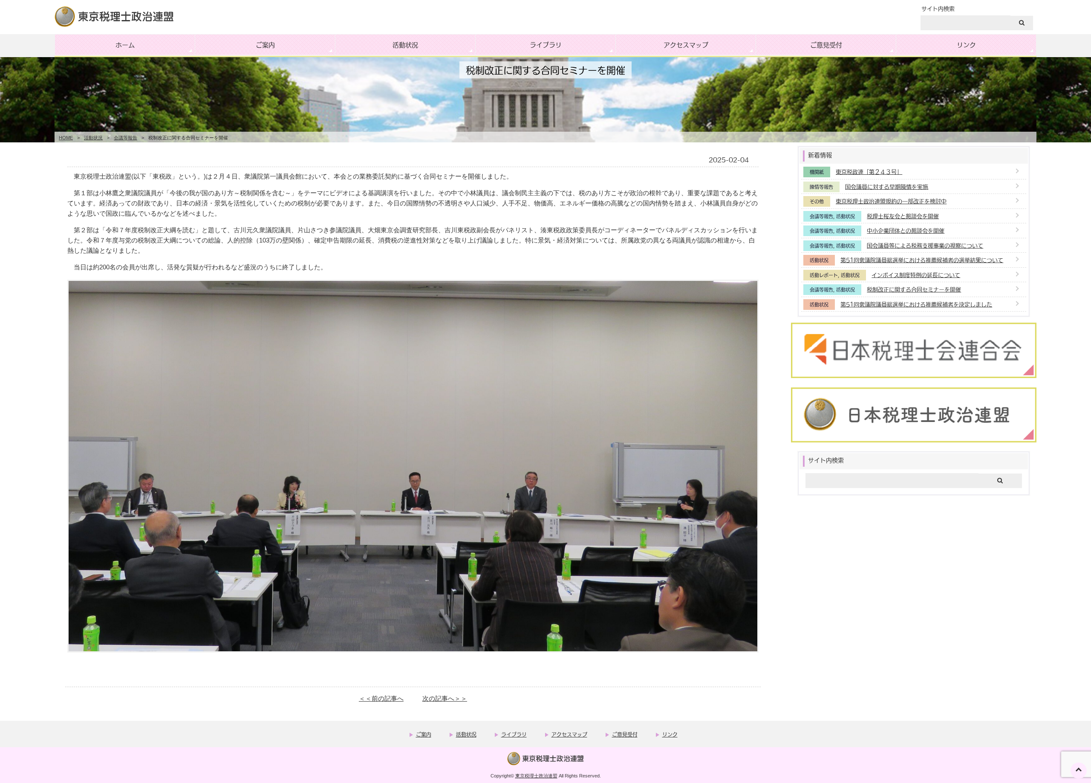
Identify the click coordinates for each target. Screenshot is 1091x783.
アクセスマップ (686, 44)
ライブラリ (546, 44)
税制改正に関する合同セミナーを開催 (914, 289)
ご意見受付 (826, 44)
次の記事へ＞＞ (444, 698)
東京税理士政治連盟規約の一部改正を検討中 (891, 201)
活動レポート (824, 275)
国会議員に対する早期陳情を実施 (886, 186)
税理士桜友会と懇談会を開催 (903, 216)
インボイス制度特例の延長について (916, 275)
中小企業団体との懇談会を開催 (905, 230)
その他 (817, 201)
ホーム (125, 44)
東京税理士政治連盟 (536, 775)
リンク (966, 44)
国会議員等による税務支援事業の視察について (925, 245)
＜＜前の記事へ (381, 698)
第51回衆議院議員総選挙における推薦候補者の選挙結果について (921, 260)
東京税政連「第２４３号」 (869, 172)
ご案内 (265, 44)
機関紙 (817, 172)
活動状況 (405, 44)
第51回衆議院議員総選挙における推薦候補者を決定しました (916, 304)
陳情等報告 (821, 187)
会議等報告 (125, 137)
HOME (66, 137)
